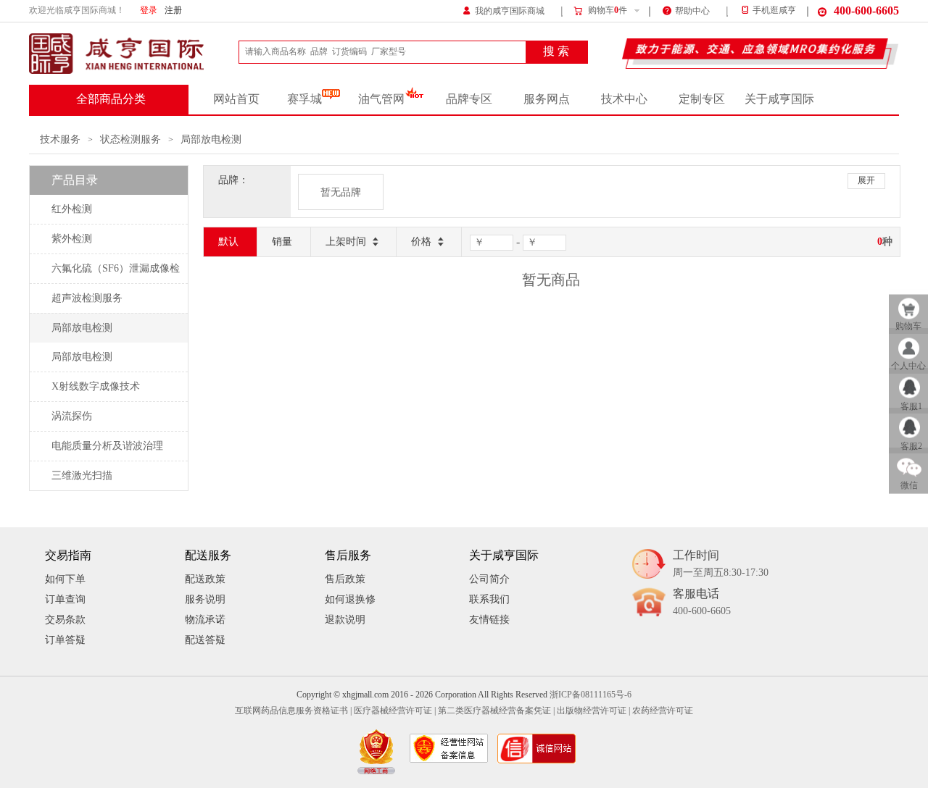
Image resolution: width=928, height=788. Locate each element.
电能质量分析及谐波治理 (107, 445)
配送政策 (205, 579)
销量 (282, 241)
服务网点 (546, 99)
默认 (228, 241)
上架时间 (346, 241)
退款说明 (345, 619)
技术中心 (624, 99)
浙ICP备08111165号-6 (590, 695)
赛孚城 (304, 99)
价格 (421, 241)
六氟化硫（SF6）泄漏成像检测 (115, 273)
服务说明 (205, 599)
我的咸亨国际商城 (509, 11)
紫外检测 (71, 238)
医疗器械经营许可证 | (395, 711)
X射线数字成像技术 (95, 386)
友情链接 (489, 619)
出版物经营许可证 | (593, 711)
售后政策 (345, 579)
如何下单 (65, 579)
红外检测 (71, 209)
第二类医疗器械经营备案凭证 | (496, 711)
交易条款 (65, 619)
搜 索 (556, 51)
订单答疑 (65, 639)
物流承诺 (205, 619)
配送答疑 (205, 639)
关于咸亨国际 (779, 99)
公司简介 (489, 579)
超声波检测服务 (87, 298)
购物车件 (607, 10)
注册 (173, 10)
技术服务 (60, 139)
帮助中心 (692, 11)
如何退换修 (350, 599)
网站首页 (236, 99)
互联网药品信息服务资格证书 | (293, 711)
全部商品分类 (111, 99)
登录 (148, 10)
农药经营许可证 (662, 711)
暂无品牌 (340, 192)
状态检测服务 (130, 139)
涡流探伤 (71, 416)
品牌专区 (469, 99)
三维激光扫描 (81, 475)
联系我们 (489, 599)
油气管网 (381, 99)
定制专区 (702, 99)
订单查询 (65, 599)
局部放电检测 (211, 139)
